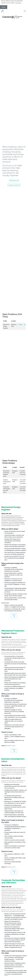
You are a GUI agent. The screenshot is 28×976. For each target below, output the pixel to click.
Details (20, 324)
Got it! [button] (3, 7)
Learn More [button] (18, 2)
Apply (25, 324)
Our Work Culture (13, 185)
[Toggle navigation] (25, 11)
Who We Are (13, 180)
